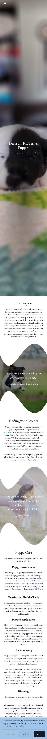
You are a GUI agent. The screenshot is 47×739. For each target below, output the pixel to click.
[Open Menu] (7, 2)
